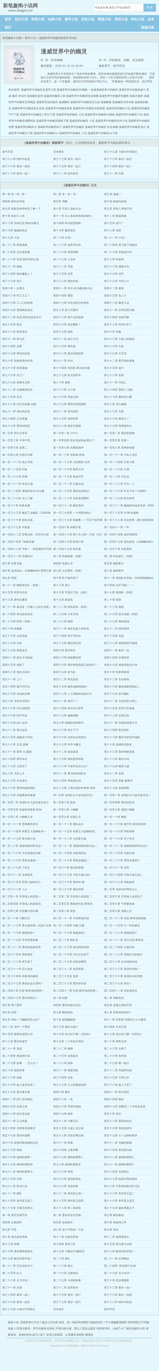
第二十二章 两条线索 (14, 244)
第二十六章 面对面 (115, 1055)
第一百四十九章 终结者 (67, 549)
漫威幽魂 (106, 102)
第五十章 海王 (112, 1113)
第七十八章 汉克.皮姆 (15, 744)
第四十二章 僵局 (114, 288)
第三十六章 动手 (114, 273)
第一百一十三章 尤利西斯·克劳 (71, 462)
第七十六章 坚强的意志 (67, 1178)
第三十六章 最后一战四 (16, 166)
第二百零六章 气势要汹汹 (119, 903)
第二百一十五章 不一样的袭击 (122, 925)
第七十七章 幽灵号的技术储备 (122, 737)
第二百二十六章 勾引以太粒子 (71, 954)
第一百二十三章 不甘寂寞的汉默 (21, 853)
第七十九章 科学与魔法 (67, 744)
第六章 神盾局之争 (115, 1222)
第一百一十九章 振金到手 (68, 476)
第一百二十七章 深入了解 (17, 498)
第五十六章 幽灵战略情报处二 (122, 686)
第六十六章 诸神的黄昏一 (17, 1157)
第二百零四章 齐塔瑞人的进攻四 (21, 903)
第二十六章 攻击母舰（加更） (122, 614)
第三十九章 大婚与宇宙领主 (120, 151)
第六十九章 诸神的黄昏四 (17, 1164)
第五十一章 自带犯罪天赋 (119, 310)
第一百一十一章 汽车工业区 (120, 454)
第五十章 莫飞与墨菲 (65, 310)
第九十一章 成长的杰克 (16, 411)
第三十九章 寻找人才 (116, 281)
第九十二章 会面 (114, 773)
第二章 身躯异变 (114, 997)
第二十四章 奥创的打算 (16, 1055)
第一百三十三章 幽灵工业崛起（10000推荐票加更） (26, 513)
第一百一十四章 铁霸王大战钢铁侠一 (24, 831)
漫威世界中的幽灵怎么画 (85, 102)
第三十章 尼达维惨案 (116, 1280)
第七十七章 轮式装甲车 (67, 375)
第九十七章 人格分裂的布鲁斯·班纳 (74, 787)
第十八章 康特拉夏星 (14, 599)
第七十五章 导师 (12, 1178)
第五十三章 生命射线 (116, 679)
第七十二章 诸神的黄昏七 (17, 1171)
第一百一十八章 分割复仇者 (69, 838)
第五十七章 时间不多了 (118, 324)
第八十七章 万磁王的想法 (17, 1207)
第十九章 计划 (10, 237)
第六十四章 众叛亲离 (65, 1149)
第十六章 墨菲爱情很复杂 (17, 1251)
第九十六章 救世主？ (116, 418)
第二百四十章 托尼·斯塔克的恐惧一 (23, 990)
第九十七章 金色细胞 (116, 787)
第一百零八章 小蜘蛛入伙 (17, 816)
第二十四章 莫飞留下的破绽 (120, 244)
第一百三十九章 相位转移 (68, 889)
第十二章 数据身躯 (115, 215)
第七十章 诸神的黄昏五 (67, 1164)
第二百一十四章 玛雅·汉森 (68, 925)
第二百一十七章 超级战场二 (69, 932)
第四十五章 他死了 (13, 664)
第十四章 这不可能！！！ (119, 585)
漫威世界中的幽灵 (73, 126)
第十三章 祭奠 (10, 1244)
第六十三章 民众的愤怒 (16, 708)
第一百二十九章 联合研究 (119, 498)
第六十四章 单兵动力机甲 (68, 708)
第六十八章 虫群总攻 (116, 715)
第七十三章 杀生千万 (65, 730)
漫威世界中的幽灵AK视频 (72, 89)
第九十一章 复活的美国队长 (69, 773)
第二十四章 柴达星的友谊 (17, 614)
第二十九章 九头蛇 (64, 259)
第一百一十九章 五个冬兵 (119, 838)
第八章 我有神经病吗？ (118, 1012)
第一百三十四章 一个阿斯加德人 (72, 512)
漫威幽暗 (64, 102)
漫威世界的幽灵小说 (118, 108)
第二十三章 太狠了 (115, 1048)
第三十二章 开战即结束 (118, 1070)
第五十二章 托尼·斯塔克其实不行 (22, 317)
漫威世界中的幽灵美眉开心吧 (38, 89)
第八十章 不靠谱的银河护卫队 (122, 1186)
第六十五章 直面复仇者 (118, 1149)
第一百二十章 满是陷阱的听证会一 (22, 845)
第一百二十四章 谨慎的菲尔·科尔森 (23, 491)
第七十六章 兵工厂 (13, 375)
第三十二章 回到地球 (116, 628)
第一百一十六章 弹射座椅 (119, 831)
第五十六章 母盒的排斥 (118, 1128)
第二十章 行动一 (63, 237)
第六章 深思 (9, 1012)
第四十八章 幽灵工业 (116, 302)
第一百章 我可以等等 (14, 433)
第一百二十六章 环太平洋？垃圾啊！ (126, 491)
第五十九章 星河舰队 (116, 693)
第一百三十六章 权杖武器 (17, 520)
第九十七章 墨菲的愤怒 (16, 425)
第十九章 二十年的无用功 (68, 1041)
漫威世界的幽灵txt (26, 126)
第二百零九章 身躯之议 (118, 911)
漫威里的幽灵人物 (54, 95)
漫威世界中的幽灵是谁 (58, 108)
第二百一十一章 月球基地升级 (71, 918)
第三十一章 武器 (114, 173)
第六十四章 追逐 (12, 346)
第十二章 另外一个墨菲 (16, 1026)
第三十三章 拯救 (12, 1077)
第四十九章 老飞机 (64, 672)
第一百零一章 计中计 (65, 433)
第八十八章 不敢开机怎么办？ (71, 766)
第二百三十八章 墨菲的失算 (69, 983)
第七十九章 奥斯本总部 (16, 382)
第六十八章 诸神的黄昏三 (119, 1157)
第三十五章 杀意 (63, 273)
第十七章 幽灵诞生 (64, 230)
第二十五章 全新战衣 (65, 1055)
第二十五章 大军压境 (65, 614)
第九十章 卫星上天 (13, 773)
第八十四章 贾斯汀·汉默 (118, 389)
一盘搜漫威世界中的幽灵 (103, 89)
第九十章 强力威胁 (115, 404)
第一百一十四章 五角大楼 (119, 462)
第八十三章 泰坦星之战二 (119, 1193)
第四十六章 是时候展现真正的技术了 (75, 664)
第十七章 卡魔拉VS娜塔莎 (69, 1251)
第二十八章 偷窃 (63, 621)
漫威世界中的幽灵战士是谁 (28, 108)
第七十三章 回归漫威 (14, 367)
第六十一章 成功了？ (65, 701)
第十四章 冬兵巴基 (115, 1026)
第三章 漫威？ (112, 194)
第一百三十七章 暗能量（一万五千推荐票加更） (77, 521)
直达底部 (138, 60)
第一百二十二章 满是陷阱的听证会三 (126, 845)
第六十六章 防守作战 (14, 715)
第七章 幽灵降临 (63, 1012)
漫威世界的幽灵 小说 (81, 120)
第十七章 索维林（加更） (119, 592)
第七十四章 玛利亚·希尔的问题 (71, 367)
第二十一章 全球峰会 (116, 1258)
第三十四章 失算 (63, 1077)
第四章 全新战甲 (12, 1222)
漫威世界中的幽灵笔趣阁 (114, 95)
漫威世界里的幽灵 (47, 102)
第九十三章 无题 (114, 411)
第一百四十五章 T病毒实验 (18, 541)
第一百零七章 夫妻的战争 (68, 447)
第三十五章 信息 (114, 635)
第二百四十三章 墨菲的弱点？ (20, 997)
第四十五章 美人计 (115, 295)
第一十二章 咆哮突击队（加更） (21, 585)
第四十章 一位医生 (13, 288)
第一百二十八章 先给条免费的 (71, 498)
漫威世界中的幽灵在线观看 (89, 108)
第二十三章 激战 (114, 606)
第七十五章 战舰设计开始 (17, 737)
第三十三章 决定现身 (14, 635)
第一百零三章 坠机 (64, 802)
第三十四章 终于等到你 (67, 635)
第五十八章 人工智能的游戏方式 (72, 693)
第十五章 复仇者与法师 (118, 1244)
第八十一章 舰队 (12, 1193)
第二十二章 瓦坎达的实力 (17, 1265)
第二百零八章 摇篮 (64, 911)
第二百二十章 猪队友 (65, 940)
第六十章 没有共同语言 (16, 701)
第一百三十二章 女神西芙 (17, 874)
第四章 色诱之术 (63, 563)
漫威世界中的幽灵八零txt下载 (37, 114)
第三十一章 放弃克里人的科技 (71, 628)
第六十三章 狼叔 (12, 1149)
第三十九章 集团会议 (14, 650)
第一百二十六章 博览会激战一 (20, 860)
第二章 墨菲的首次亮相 (67, 1215)
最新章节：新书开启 (112, 65)
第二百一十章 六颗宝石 (16, 918)
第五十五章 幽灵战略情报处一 (71, 686)
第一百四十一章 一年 (116, 527)
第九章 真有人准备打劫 (118, 208)
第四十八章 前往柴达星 (16, 1113)
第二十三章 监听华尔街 (67, 244)
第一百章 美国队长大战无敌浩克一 (73, 795)
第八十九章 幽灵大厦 (116, 766)
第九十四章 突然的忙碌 (67, 780)
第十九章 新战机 (63, 599)
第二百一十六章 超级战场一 (18, 932)
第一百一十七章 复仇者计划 (18, 838)
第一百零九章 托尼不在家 (17, 454)
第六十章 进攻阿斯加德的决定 (20, 1142)
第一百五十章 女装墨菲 (118, 549)
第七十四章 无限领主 (116, 1171)
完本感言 (58, 151)
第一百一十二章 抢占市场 (17, 462)
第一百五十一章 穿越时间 (17, 556)
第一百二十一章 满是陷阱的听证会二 (75, 845)
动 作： (104, 60)
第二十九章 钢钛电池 (116, 621)
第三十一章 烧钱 (12, 266)
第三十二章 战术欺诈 (65, 173)
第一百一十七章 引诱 (116, 469)
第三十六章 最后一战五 (118, 159)
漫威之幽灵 (136, 95)
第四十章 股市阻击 (64, 650)
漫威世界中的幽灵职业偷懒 (82, 95)
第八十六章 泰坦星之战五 (119, 1200)
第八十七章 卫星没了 (14, 766)
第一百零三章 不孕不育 (16, 440)
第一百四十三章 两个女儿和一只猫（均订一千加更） (77, 535)
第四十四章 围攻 (114, 1099)
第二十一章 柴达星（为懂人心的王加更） (27, 606)
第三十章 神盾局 (114, 259)
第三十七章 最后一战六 (67, 159)
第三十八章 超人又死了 (118, 1084)
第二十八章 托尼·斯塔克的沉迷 (20, 259)
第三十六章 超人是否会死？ (18, 1084)
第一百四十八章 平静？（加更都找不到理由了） (27, 550)
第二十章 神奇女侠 (115, 1041)
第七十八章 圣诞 (114, 375)
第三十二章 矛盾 (63, 266)
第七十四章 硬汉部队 (116, 730)
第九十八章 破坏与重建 (67, 425)
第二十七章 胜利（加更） (17, 621)
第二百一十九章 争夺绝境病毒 (20, 940)
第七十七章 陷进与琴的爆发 (120, 1178)
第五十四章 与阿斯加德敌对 (18, 1128)
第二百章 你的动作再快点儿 (120, 889)
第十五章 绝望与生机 (14, 592)
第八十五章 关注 (12, 396)
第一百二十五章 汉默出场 (119, 853)
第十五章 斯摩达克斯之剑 (17, 1034)
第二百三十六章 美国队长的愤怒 (123, 976)
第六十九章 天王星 (115, 353)
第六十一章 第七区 (13, 339)
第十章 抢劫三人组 (13, 215)
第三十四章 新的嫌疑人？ (17, 273)
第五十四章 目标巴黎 (116, 317)
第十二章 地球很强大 (116, 1236)
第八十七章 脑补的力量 (118, 396)
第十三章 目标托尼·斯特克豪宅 (20, 223)
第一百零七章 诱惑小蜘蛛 (119, 809)
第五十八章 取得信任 (14, 331)
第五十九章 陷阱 (63, 331)
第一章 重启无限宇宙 (14, 1215)
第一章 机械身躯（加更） (68, 556)
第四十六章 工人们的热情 (17, 302)
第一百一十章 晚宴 (115, 816)
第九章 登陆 (9, 577)
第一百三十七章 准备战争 (119, 882)
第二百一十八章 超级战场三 (120, 932)
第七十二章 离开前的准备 (119, 360)
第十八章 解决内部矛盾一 (119, 1251)
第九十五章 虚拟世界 (65, 418)
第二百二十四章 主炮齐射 (119, 947)
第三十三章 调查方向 (116, 266)
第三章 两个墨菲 (12, 1005)
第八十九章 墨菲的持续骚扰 (69, 404)
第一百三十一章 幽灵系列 (68, 505)
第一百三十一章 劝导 (116, 867)
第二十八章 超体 (63, 1063)
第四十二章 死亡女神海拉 (17, 1099)
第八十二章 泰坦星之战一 (68, 1193)
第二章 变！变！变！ (65, 194)
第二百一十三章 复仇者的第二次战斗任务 (27, 925)
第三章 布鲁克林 (12, 563)
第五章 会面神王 (63, 1222)
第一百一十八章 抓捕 (14, 476)
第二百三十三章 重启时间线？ (122, 968)
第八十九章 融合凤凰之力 (119, 1207)
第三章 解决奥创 (114, 1215)
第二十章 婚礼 (61, 1258)
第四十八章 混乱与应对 (16, 672)
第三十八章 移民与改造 (16, 159)
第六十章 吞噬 (112, 331)
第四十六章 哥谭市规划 (67, 1106)
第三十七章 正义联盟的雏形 (69, 1084)
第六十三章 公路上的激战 (119, 339)
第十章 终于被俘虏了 (65, 577)
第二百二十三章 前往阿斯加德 (71, 947)
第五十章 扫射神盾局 (116, 672)
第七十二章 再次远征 (14, 730)
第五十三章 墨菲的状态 (118, 1121)
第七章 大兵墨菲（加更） (68, 570)
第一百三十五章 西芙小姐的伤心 (21, 882)
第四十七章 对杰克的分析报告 (71, 302)
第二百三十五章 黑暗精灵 (17, 954)
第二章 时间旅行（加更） (119, 556)
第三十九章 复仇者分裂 (16, 1092)
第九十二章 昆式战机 (65, 411)
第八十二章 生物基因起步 (17, 389)
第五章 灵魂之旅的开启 (118, 1005)
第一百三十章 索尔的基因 (68, 867)
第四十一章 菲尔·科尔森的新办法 (73, 288)
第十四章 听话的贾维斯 (67, 223)
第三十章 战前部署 (13, 1070)
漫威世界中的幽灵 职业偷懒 (101, 126)
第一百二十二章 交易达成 (68, 483)
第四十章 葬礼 (61, 1092)
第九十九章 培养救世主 (118, 425)
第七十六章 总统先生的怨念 (69, 737)
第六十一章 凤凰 (63, 1142)
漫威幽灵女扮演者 (123, 102)
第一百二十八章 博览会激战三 (122, 860)
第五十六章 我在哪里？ (67, 324)
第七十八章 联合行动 (14, 1186)
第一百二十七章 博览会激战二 (71, 860)
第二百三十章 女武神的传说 (120, 961)
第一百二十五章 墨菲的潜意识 (71, 491)
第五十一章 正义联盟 (14, 1121)
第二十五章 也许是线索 (16, 252)
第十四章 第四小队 (64, 1244)
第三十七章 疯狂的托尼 (67, 643)
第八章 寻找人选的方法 (67, 208)
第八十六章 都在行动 (116, 758)
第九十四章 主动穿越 (14, 418)
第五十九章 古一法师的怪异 (120, 1135)
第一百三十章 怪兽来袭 (16, 505)
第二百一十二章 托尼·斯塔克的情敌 (125, 918)
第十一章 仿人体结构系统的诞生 (72, 215)
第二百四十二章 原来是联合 (120, 990)
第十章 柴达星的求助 (14, 1236)
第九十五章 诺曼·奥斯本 (118, 780)
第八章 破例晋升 (114, 570)
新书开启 (7, 151)
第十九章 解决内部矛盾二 (17, 1258)
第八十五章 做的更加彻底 (68, 758)
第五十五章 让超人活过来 (68, 1128)
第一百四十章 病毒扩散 (67, 527)
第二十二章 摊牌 (63, 1048)
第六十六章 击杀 (114, 346)
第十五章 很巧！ (114, 223)
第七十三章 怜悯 (63, 1171)
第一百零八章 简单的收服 (119, 447)
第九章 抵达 (111, 1229)
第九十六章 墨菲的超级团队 (18, 787)
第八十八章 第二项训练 (67, 1207)
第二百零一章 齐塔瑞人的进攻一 (21, 896)
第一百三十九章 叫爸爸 (16, 527)
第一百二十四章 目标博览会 (69, 853)
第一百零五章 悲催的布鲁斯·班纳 (22, 809)
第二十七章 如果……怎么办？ (20, 1063)
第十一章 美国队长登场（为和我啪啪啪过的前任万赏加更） (128, 579)
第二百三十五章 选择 (65, 976)
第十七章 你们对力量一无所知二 (123, 1034)
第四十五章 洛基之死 (14, 1106)
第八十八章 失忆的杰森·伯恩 (19, 404)
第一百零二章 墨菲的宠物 (119, 433)
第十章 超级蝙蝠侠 (64, 1019)
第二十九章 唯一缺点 (116, 1063)
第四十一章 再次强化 (116, 1092)
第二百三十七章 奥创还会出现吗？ (22, 983)
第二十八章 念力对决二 (16, 1280)
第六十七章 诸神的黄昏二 (68, 1157)
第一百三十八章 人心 (14, 889)
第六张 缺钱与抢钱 (115, 201)
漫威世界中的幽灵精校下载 (52, 120)
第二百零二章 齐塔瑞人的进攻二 (72, 896)
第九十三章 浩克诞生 (14, 780)
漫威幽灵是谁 (35, 95)
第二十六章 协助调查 (65, 252)
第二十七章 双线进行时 (118, 252)
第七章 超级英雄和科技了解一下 (21, 208)
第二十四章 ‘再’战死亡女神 (120, 1265)
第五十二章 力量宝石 (65, 1121)
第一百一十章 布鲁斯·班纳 (68, 454)
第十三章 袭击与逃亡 (65, 1026)
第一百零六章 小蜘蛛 (65, 809)
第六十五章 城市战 (64, 346)
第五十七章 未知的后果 (16, 693)
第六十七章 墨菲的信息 (16, 353)
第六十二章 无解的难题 (118, 1142)
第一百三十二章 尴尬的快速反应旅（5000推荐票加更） (129, 506)
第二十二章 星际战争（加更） (71, 606)
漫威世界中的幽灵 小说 (73, 133)
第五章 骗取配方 (114, 563)
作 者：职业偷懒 (52, 60)
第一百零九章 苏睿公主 (67, 816)
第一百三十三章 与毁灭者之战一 (72, 874)
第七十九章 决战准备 (65, 1186)
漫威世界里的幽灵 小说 (70, 114)
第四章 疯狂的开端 (13, 201)
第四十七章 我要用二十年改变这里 (124, 1106)
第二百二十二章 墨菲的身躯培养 (21, 947)
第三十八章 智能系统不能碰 (120, 643)
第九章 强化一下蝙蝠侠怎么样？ (21, 1019)
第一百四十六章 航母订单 (68, 541)
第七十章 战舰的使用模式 (68, 722)
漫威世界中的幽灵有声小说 (111, 120)
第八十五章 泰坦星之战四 (68, 1200)
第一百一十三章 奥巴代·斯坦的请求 (125, 824)
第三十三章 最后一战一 (16, 173)
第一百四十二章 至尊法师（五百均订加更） (25, 535)
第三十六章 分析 (12, 643)
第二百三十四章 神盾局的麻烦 (20, 976)
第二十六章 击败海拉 (65, 1273)
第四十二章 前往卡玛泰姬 (17, 657)
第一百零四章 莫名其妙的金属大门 (73, 440)
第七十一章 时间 (63, 360)
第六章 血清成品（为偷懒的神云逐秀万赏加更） (27, 571)
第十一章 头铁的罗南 (65, 1236)
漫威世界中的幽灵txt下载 (103, 133)
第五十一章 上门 (12, 679)
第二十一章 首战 (12, 1048)
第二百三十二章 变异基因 (68, 968)
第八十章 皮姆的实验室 (118, 744)
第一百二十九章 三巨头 (16, 867)
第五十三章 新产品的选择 (68, 317)
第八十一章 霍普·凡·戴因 (17, 751)
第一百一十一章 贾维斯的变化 (20, 824)
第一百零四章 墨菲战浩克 (119, 802)
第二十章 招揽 (112, 599)
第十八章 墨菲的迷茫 (14, 1041)
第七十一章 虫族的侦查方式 (120, 722)
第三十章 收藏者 (12, 628)
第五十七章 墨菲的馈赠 (16, 1135)
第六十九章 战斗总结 (14, 722)
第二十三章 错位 (63, 1265)
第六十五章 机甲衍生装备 (119, 708)
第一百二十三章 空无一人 (119, 483)
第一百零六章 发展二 (14, 447)
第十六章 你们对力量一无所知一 (72, 1034)
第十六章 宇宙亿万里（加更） (71, 592)
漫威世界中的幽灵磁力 (132, 89)
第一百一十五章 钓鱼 (14, 469)
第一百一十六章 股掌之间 (68, 469)
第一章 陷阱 (60, 997)
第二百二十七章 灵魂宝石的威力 (123, 954)
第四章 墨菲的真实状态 (67, 1005)
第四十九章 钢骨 (63, 1113)
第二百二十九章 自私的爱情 (69, 961)
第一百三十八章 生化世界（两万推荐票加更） (128, 521)
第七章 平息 (9, 1229)
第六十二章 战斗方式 (65, 339)
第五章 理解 (60, 201)
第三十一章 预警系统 (65, 1070)
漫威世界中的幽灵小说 (129, 114)
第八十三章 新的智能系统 (119, 751)
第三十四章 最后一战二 (118, 166)
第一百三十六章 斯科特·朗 (68, 882)
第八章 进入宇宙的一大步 (68, 1229)
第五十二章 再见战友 (65, 679)
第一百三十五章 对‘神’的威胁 (121, 512)
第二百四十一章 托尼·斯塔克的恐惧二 (75, 990)
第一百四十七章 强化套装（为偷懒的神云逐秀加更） (128, 542)
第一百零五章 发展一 (116, 440)
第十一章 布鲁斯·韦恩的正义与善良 (125, 1019)
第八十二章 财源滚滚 (65, 751)
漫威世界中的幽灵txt (46, 133)
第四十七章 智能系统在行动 (120, 664)
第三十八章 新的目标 (65, 281)
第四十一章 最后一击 (116, 650)
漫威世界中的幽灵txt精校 (100, 114)
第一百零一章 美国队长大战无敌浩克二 (127, 795)
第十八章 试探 (112, 230)
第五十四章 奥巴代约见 (16, 686)
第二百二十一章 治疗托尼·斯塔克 (123, 940)
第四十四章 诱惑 (63, 295)
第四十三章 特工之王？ (16, 295)
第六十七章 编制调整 (65, 715)
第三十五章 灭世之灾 (116, 1077)
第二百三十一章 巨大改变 (17, 968)
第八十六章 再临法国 (65, 396)
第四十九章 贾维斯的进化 (17, 310)
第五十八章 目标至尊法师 (68, 1135)
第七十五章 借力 (114, 367)
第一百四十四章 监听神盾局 (120, 534)
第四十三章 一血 (63, 1099)
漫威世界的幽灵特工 (49, 126)
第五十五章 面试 (12, 324)
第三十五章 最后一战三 (67, 166)
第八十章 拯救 (61, 382)
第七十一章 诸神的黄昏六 (119, 1164)
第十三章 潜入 (61, 585)
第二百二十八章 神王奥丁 (17, 961)
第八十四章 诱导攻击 (14, 758)
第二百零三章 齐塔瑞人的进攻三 (123, 896)
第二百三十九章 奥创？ (118, 983)
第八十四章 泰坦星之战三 (17, 1200)
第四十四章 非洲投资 (116, 657)
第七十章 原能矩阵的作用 (17, 360)
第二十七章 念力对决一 (118, 1273)
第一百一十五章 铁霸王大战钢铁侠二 (75, 831)
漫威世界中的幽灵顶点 (132, 126)
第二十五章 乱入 (12, 1273)
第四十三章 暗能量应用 (67, 657)
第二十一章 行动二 (115, 237)
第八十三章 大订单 (64, 389)
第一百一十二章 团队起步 (68, 824)
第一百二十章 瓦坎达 (116, 476)
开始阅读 (115, 60)
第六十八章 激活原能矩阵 (68, 353)
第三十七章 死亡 (12, 281)
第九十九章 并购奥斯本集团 (18, 795)
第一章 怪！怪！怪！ (14, 194)
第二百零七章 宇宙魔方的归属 (20, 911)
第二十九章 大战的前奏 (67, 1280)
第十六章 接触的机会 (14, 230)
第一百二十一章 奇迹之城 (17, 483)
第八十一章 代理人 (115, 382)
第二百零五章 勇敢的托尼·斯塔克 (73, 903)
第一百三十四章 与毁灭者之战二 (123, 874)
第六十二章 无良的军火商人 (120, 701)
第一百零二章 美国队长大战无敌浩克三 (25, 802)
